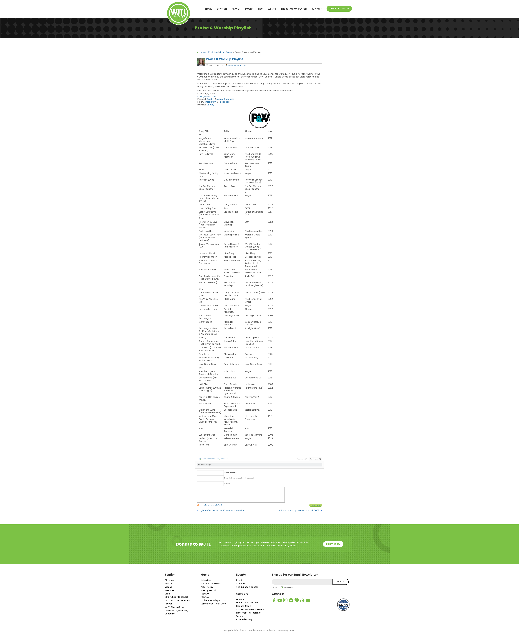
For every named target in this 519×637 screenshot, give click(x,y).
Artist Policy (207, 587)
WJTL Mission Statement (178, 600)
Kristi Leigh (213, 52)
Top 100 (205, 593)
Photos (168, 583)
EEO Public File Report (176, 597)
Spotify (210, 99)
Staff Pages (226, 52)
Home (208, 8)
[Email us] (308, 600)
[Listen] (302, 600)
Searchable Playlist (211, 583)
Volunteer (170, 590)
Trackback (224, 459)
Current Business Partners (250, 609)
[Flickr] (291, 600)
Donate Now (333, 544)
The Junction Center (294, 8)
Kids (260, 8)
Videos (168, 587)
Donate (240, 599)
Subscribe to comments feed (211, 505)
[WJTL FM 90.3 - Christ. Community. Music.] (178, 14)
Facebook (224, 101)
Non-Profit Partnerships (249, 612)
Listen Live (206, 580)
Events (271, 8)
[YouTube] (279, 600)
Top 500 (205, 597)
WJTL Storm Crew (174, 607)
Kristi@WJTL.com (206, 96)
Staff (167, 593)
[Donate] (297, 600)
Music (249, 8)
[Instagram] (285, 600)
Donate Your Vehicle (247, 602)
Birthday (169, 580)
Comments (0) (315, 459)
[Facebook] (274, 600)
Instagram (210, 101)
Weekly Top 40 (209, 590)
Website (227, 483)
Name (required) (230, 472)
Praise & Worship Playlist (237, 65)
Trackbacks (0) (302, 459)
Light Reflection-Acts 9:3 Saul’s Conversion (222, 510)
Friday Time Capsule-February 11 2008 (299, 510)
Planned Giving (244, 619)
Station (222, 8)
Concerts (241, 583)
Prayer (236, 8)
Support (317, 8)
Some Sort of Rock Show (213, 603)
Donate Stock (243, 606)
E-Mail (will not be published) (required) (239, 478)
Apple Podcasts (225, 99)
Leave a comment (208, 459)
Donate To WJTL (339, 8)
